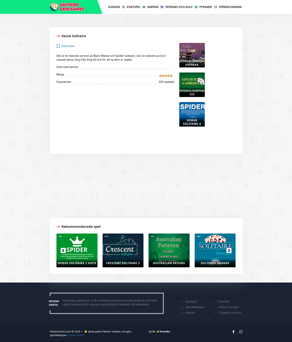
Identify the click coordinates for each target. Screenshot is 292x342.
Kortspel (133, 7)
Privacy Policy (76, 335)
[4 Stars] (168, 75)
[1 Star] (160, 75)
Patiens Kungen (229, 307)
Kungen (114, 7)
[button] (63, 250)
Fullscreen (68, 46)
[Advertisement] (223, 93)
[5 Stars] (171, 75)
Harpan (153, 7)
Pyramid (205, 7)
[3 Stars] (165, 75)
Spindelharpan (230, 7)
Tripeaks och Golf (179, 7)
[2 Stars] (163, 75)
